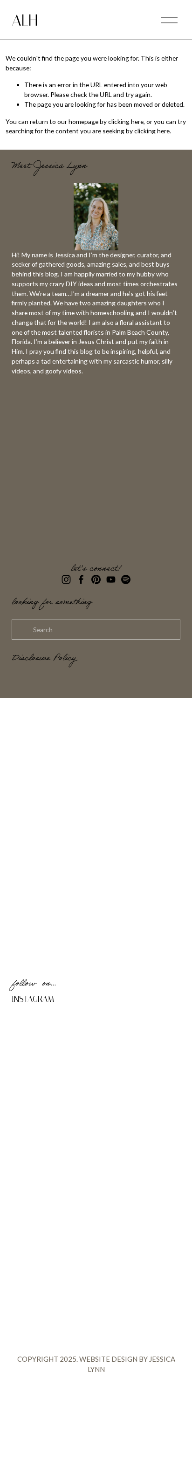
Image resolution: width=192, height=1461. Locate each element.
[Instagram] (66, 579)
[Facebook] (81, 579)
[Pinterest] (96, 579)
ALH (25, 20)
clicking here (126, 121)
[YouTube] (111, 579)
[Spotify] (125, 579)
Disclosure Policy (44, 659)
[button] (33, 1032)
